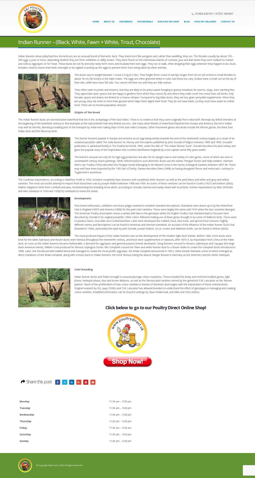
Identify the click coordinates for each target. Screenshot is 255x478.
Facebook (57, 382)
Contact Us (228, 21)
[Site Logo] (33, 18)
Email (92, 382)
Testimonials (145, 21)
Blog (187, 21)
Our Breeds (125, 21)
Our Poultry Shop (168, 21)
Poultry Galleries (205, 21)
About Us (109, 21)
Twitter (64, 382)
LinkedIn (71, 382)
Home (96, 21)
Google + (78, 382)
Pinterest (85, 382)
